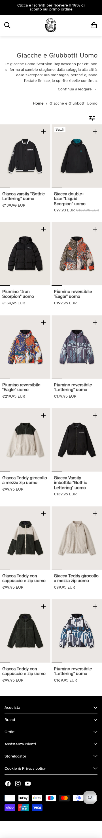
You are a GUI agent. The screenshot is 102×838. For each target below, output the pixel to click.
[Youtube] (27, 783)
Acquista (12, 707)
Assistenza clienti (20, 744)
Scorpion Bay (35, 829)
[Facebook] (8, 783)
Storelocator (15, 756)
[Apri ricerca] (7, 25)
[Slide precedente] (6, 7)
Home (38, 103)
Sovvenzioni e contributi (71, 829)
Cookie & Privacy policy (25, 768)
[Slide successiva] (96, 7)
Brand (10, 719)
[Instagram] (17, 783)
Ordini (10, 731)
